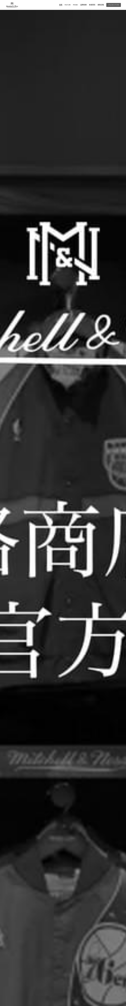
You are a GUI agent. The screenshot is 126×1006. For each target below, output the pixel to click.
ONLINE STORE (113, 5)
